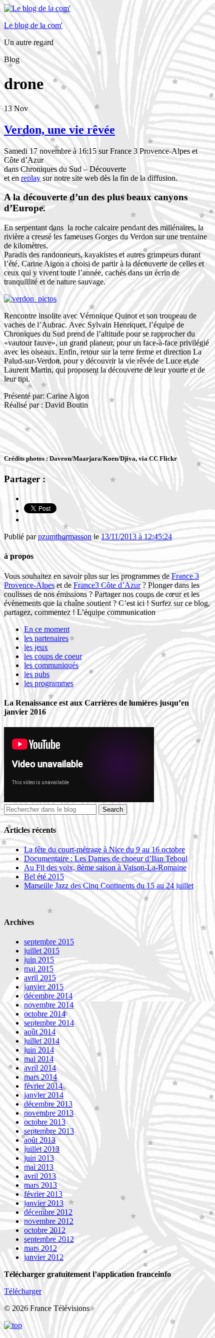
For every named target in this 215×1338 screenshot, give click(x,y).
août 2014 (40, 1032)
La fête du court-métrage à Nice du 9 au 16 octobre (104, 849)
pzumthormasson (65, 536)
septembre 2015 (49, 941)
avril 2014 (40, 1068)
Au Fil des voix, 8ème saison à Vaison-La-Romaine (105, 867)
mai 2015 (39, 968)
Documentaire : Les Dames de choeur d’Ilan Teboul (106, 858)
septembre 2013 (49, 1131)
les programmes (49, 683)
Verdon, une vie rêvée (59, 129)
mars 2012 (40, 1248)
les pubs (37, 674)
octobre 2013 (45, 1122)
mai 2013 (39, 1167)
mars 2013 (40, 1185)
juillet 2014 (42, 1041)
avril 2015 (40, 977)
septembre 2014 (49, 1023)
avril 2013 (40, 1176)
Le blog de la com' (33, 25)
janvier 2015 (44, 986)
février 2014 (43, 1086)
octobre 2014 (45, 1014)
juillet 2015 (42, 950)
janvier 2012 (44, 1257)
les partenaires (46, 638)
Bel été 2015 (44, 876)
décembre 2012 (48, 1212)
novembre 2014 (49, 1004)
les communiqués (51, 665)
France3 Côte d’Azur (107, 585)
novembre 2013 (49, 1113)
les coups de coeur (53, 656)
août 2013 (40, 1140)
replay (30, 178)
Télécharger (23, 1291)
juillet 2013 (42, 1149)
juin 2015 (39, 959)
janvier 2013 (44, 1203)
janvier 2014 (44, 1095)
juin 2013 (39, 1158)
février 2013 (43, 1194)
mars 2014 (40, 1077)
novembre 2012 (49, 1221)
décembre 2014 (48, 995)
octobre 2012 (45, 1230)
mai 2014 (39, 1059)
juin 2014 (39, 1050)
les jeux (36, 647)
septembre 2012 (49, 1239)
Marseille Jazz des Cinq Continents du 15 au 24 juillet (109, 885)
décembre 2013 (48, 1104)
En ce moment (47, 629)
